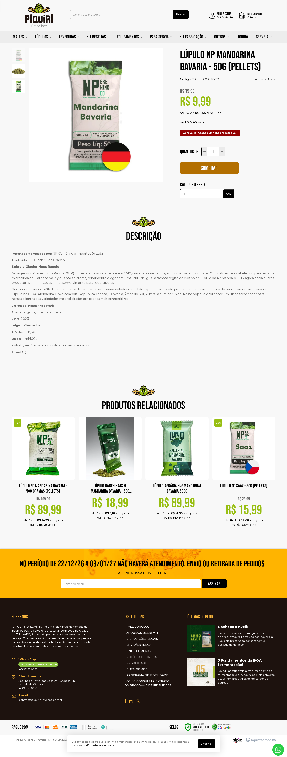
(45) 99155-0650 (37, 667)
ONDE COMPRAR (139, 651)
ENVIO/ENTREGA (138, 645)
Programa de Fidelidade (147, 675)
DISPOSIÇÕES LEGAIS (142, 639)
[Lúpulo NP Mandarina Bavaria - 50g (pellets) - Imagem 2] (18, 70)
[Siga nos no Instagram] (131, 701)
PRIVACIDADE (136, 663)
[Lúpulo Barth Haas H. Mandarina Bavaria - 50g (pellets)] (110, 473)
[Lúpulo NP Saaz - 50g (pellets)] (243, 476)
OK (228, 194)
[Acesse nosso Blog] (137, 701)
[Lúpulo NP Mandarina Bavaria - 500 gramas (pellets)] (43, 476)
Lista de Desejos (266, 78)
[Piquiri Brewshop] (39, 15)
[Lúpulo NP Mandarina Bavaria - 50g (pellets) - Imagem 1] (18, 55)
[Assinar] (214, 583)
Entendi (206, 743)
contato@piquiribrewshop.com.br (40, 699)
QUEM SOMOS (136, 669)
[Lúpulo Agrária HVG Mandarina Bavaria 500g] (177, 473)
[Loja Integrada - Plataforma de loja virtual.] (260, 740)
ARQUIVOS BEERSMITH (143, 633)
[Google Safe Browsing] (221, 726)
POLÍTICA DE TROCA (141, 657)
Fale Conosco (138, 626)
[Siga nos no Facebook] (125, 701)
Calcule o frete (193, 184)
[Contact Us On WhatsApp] (278, 749)
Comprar (209, 168)
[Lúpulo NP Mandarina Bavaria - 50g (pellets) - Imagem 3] (18, 86)
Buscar (180, 14)
